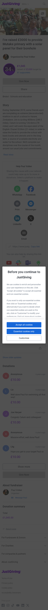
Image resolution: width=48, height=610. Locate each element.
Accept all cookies (24, 325)
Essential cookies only (24, 331)
